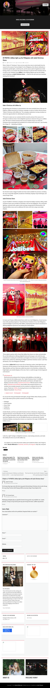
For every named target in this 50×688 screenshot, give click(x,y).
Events (5, 62)
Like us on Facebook (32, 556)
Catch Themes (40, 685)
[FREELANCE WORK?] (36, 667)
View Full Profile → (7, 608)
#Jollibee (16, 388)
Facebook (20, 444)
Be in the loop (25, 24)
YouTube (26, 444)
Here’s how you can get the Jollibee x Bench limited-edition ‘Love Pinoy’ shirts (23, 458)
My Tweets (29, 617)
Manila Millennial (18, 685)
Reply (4, 490)
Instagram (32, 444)
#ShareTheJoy (17, 390)
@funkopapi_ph (8, 375)
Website (4, 544)
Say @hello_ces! (6, 619)
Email (4, 538)
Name (4, 532)
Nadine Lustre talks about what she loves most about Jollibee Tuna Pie (37, 458)
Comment (5, 514)
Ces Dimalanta (19, 62)
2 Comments (26, 62)
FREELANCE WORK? (32, 677)
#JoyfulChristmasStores (24, 382)
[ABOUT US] (13, 667)
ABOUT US (6, 677)
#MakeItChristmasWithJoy (14, 384)
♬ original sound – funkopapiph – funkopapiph (16, 393)
